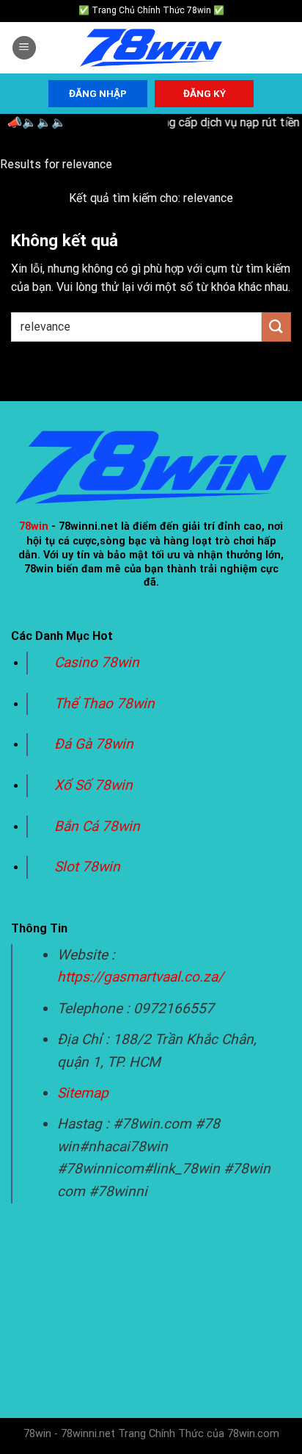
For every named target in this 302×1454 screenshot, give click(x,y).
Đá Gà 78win (93, 743)
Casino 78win (98, 662)
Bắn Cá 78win (97, 826)
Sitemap (82, 1092)
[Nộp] (276, 326)
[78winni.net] (151, 48)
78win (33, 526)
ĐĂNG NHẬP (98, 93)
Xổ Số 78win (93, 785)
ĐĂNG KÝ (204, 93)
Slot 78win (87, 866)
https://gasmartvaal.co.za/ (140, 976)
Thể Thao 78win (104, 703)
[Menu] (24, 48)
